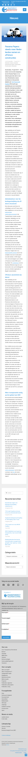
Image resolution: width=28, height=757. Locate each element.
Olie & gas (4, 702)
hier (14, 472)
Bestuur (3, 651)
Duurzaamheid (5, 697)
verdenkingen (15, 263)
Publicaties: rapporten (7, 682)
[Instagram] (14, 5)
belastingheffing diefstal (11, 252)
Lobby (12, 2)
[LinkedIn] (8, 5)
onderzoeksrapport (9, 470)
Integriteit (16, 62)
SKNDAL (7, 744)
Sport (3, 710)
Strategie (4, 653)
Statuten (4, 657)
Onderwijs (4, 704)
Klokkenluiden (6, 2)
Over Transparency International (9, 649)
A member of (7, 592)
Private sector (8, 65)
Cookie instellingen (6, 735)
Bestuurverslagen (6, 659)
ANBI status (4, 655)
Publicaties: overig (6, 686)
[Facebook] (3, 5)
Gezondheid (4, 699)
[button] (24, 9)
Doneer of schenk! (6, 726)
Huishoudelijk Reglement (7, 661)
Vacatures (4, 663)
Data (3, 693)
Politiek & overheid (6, 706)
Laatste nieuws (5, 717)
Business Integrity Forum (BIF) (9, 730)
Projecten (4, 681)
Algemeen (7, 62)
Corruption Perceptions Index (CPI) (18, 1)
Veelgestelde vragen (6, 673)
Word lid (3, 728)
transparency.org (5, 1)
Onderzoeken (17, 64)
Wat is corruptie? (6, 669)
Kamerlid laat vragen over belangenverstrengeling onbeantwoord (11, 504)
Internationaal (8, 64)
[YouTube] (11, 5)
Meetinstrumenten (6, 677)
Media (12, 64)
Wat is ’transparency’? (7, 671)
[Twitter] (5, 5)
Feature (11, 62)
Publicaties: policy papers (8, 684)
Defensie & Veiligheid (7, 695)
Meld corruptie (5, 679)
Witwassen (14, 65)
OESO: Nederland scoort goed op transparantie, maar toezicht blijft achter (13, 533)
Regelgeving (5, 675)
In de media (4, 718)
